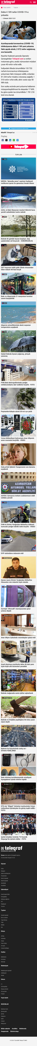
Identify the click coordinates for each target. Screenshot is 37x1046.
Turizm (3, 906)
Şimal (2, 1014)
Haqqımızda (4, 1031)
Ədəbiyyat (3, 973)
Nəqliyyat (3, 904)
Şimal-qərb (4, 1011)
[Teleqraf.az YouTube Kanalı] (18, 146)
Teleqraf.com (17, 59)
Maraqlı (3, 961)
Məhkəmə (3, 957)
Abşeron (3, 1016)
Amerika (3, 938)
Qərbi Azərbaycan (5, 873)
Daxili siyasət (4, 880)
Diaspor (3, 871)
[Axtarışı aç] (31, 2)
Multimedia (22, 1028)
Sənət (2, 975)
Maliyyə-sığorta (5, 899)
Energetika (4, 896)
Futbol (2, 994)
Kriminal (3, 959)
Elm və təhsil (4, 917)
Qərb (2, 1018)
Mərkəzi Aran (4, 1009)
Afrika (2, 936)
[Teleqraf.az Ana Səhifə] (8, 2)
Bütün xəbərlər (5, 1028)
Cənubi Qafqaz (5, 948)
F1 (1, 984)
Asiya (2, 941)
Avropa (3, 945)
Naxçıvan (3, 1023)
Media (2, 925)
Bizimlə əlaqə (14, 1031)
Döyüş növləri (4, 989)
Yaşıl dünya (4, 920)
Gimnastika (4, 986)
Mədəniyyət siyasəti (6, 970)
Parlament (4, 876)
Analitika (3, 885)
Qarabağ (3, 883)
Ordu (2, 868)
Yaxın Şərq (4, 943)
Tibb (2, 922)
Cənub (2, 1021)
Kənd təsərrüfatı (5, 894)
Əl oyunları (4, 991)
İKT (2, 901)
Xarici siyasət (4, 878)
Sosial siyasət (4, 915)
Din (2, 927)
